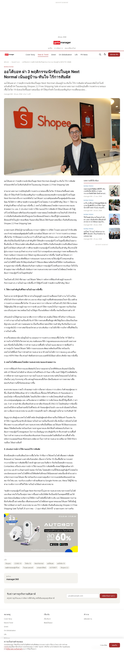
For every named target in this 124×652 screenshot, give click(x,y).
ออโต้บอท (50, 563)
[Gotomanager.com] (62, 42)
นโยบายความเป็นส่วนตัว (15, 649)
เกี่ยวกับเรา (47, 619)
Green (53, 54)
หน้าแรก (6, 62)
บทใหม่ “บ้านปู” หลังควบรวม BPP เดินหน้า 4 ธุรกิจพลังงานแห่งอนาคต (94, 234)
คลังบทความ (88, 619)
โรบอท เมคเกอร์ (28, 568)
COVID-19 (18, 563)
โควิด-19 (28, 563)
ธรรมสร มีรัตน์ (41, 568)
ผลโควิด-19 (61, 563)
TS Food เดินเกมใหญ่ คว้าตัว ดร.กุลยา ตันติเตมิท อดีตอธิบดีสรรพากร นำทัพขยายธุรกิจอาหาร (95, 219)
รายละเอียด (103, 645)
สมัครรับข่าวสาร (108, 596)
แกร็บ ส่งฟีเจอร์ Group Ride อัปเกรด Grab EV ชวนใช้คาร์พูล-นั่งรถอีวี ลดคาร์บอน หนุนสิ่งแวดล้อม (95, 205)
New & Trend (43, 54)
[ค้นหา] (100, 54)
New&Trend (16, 62)
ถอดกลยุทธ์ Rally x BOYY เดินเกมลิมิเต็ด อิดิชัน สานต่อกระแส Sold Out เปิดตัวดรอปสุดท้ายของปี (95, 191)
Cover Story (30, 54)
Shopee (8, 563)
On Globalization (65, 54)
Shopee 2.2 (64, 568)
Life (76, 54)
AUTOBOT (53, 568)
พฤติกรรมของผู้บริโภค (12, 568)
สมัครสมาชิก (114, 54)
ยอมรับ (114, 645)
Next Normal (39, 563)
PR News (84, 54)
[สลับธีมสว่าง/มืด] (105, 54)
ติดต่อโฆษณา (48, 623)
